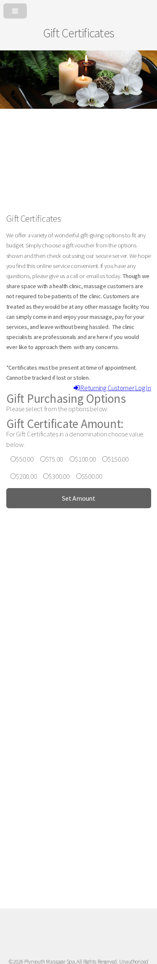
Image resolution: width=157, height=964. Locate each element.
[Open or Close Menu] (78, 9)
